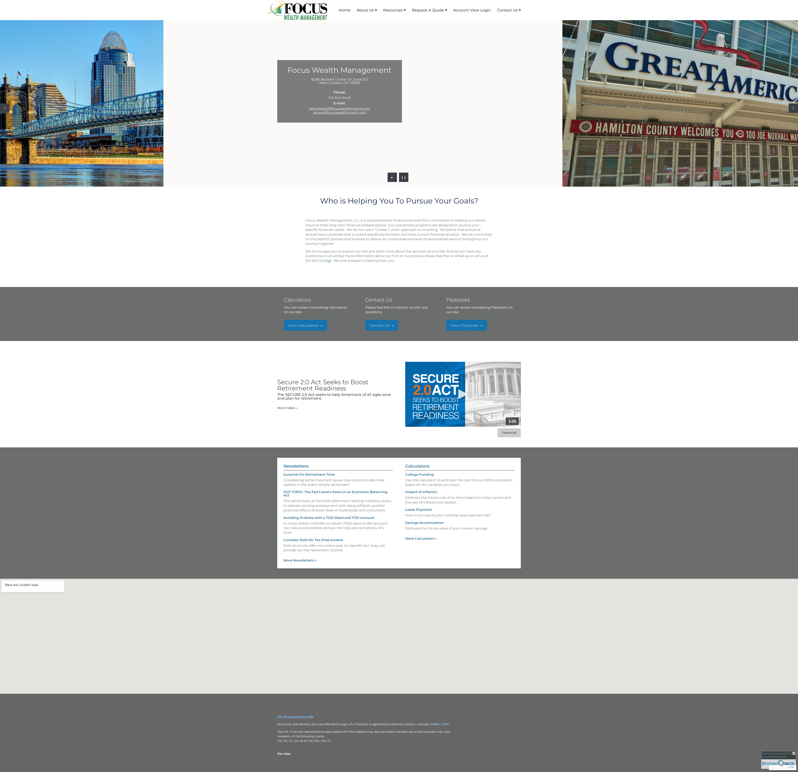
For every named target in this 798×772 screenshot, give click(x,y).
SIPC (445, 724)
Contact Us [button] (379, 326)
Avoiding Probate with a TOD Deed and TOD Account (328, 518)
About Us (365, 10)
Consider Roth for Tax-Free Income (313, 540)
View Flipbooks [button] (464, 326)
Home (344, 10)
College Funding (419, 474)
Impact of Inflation (421, 492)
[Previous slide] (4, 108)
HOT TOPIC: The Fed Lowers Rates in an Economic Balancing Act (335, 493)
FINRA (435, 724)
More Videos (287, 407)
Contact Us (507, 10)
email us (462, 256)
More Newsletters (299, 560)
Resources (393, 10)
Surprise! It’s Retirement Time (309, 474)
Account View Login (472, 10)
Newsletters (295, 466)
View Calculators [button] (303, 326)
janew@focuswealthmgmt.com (339, 113)
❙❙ (403, 177)
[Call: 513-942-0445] (329, 261)
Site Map (284, 754)
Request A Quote (428, 10)
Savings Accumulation (424, 523)
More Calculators (421, 539)
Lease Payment (418, 510)
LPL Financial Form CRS (295, 717)
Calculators (417, 466)
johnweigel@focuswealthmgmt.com (339, 109)
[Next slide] (793, 108)
